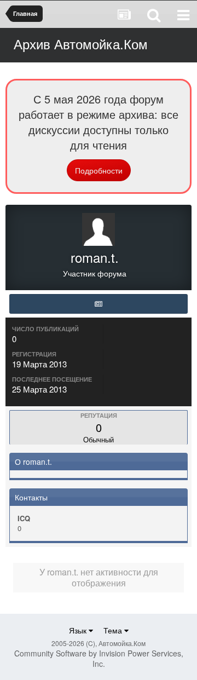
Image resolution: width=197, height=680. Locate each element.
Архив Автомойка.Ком (81, 43)
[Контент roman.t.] (98, 304)
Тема (113, 630)
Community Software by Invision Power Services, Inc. (98, 658)
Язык (79, 630)
